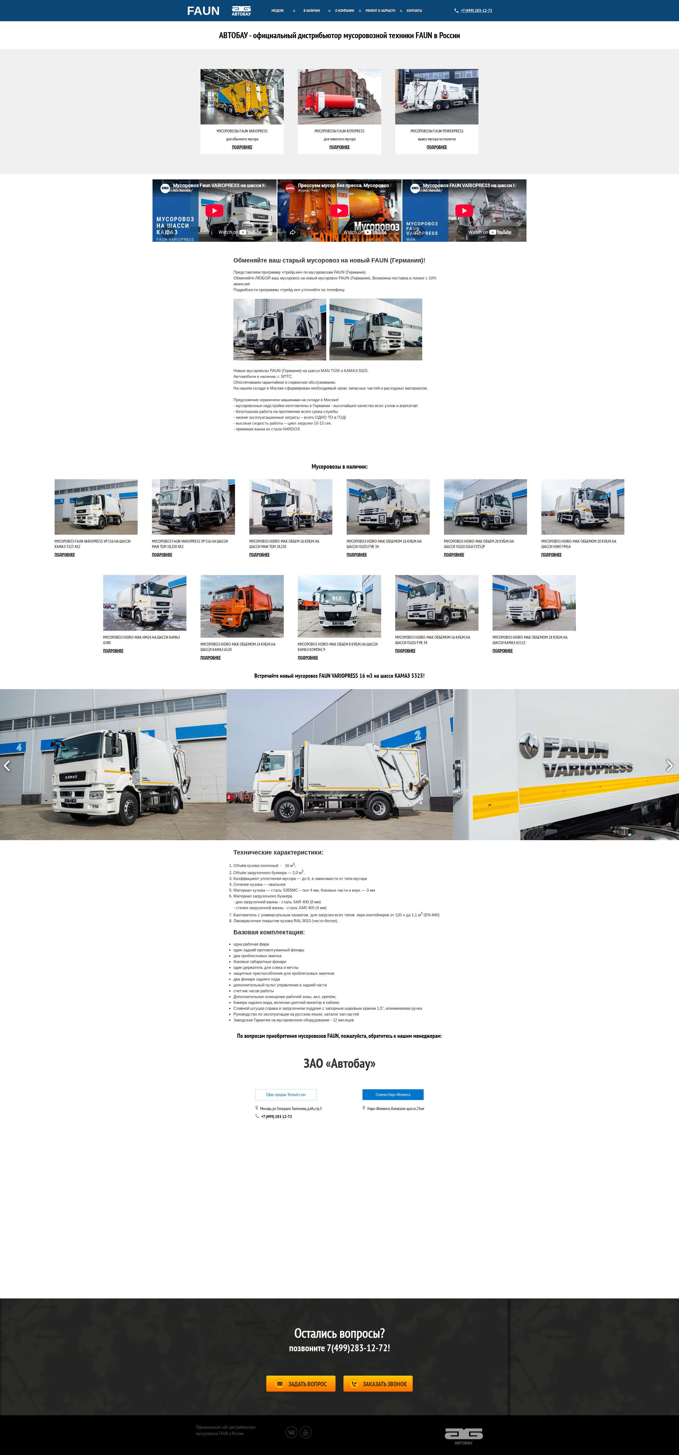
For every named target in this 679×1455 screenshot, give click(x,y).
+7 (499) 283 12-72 (276, 1116)
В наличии (312, 10)
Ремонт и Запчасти (380, 10)
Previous (7, 764)
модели (278, 10)
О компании (344, 10)
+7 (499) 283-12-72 (476, 10)
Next (671, 764)
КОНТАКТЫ (414, 10)
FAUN (203, 11)
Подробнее (65, 555)
